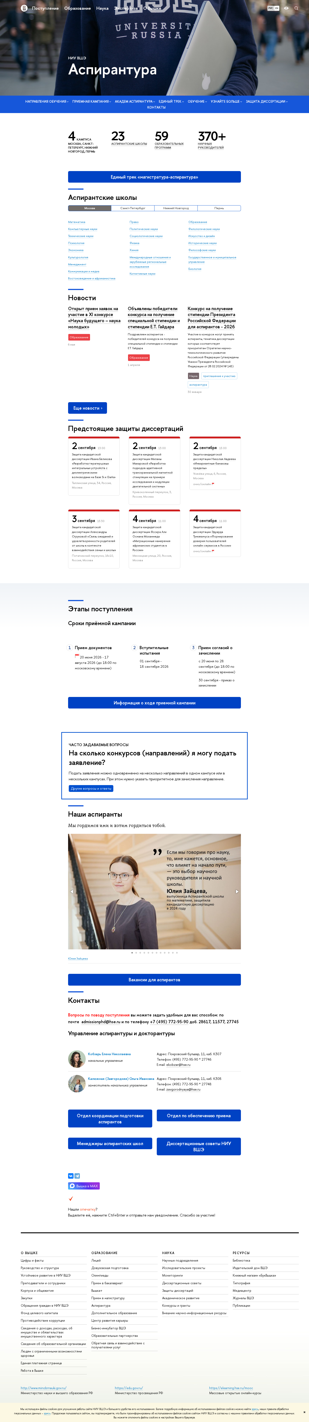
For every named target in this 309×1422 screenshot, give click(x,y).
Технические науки (80, 236)
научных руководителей (211, 146)
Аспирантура (100, 1305)
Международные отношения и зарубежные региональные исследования (150, 261)
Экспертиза (126, 8)
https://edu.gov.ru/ (129, 1388)
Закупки (26, 1298)
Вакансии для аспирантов (154, 980)
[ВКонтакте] (71, 1176)
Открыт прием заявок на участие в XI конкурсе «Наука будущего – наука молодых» (94, 317)
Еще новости (86, 408)
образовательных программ (169, 146)
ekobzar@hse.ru (178, 1064)
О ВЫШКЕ (29, 1253)
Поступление (45, 8)
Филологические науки (204, 229)
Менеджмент (77, 264)
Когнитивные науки (142, 273)
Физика (134, 243)
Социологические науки (146, 236)
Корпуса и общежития (37, 1290)
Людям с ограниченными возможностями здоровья (51, 1353)
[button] (72, 891)
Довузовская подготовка (109, 1268)
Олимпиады (99, 1275)
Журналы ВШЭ (243, 1298)
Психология (76, 243)
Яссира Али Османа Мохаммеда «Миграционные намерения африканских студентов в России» (151, 541)
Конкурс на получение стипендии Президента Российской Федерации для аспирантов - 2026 (212, 317)
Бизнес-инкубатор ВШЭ (108, 1328)
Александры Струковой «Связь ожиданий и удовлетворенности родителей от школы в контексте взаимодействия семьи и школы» (94, 541)
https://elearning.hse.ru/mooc (231, 1388)
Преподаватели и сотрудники (43, 1283)
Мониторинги (172, 1275)
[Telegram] (77, 1176)
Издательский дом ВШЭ (250, 1268)
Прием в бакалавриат (107, 1283)
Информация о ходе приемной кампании (154, 703)
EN (276, 8)
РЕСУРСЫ (241, 1253)
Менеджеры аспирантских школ (110, 1143)
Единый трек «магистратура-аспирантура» (154, 177)
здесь (255, 1409)
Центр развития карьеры (109, 1320)
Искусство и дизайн (201, 236)
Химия (134, 250)
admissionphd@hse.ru (100, 1022)
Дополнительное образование (114, 1313)
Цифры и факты (32, 1260)
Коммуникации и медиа (83, 271)
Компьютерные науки (82, 229)
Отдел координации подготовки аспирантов (110, 1118)
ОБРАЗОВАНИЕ (104, 1253)
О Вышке (152, 8)
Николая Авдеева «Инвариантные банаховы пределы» (214, 463)
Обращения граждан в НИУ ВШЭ (45, 1305)
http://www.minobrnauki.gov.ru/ (44, 1388)
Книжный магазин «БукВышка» (254, 1275)
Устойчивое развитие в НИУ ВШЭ (46, 1275)
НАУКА (168, 1253)
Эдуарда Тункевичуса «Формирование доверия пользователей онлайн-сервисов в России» (213, 538)
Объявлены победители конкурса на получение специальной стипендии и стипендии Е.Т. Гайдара (154, 317)
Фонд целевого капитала (39, 1313)
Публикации (241, 1305)
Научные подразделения (180, 1260)
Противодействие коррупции (43, 1320)
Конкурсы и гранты (176, 1305)
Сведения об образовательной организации (53, 1344)
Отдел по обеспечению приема (199, 1115)
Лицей (96, 1260)
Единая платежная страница (41, 1363)
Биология (194, 269)
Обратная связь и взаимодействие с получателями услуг (118, 1345)
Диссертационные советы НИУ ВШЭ (198, 1146)
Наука (102, 8)
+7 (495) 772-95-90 (169, 1022)
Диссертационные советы (181, 1283)
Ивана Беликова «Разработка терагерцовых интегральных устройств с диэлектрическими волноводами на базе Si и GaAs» (94, 468)
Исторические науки (202, 243)
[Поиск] (296, 8)
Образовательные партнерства (114, 1335)
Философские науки (202, 250)
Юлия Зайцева (78, 958)
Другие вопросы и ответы (91, 788)
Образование (77, 8)
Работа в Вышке (32, 1370)
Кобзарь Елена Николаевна (109, 1054)
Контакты (156, 107)
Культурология (78, 257)
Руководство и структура (40, 1268)
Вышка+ (96, 1290)
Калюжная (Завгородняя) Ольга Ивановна (121, 1078)
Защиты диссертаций (177, 1290)
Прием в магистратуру (108, 1298)
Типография (241, 1283)
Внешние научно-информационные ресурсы (194, 1313)
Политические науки (144, 229)
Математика (76, 222)
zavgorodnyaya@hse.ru (183, 1089)
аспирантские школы (129, 144)
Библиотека (241, 1260)
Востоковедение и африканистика (91, 278)
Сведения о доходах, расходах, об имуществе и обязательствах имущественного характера (46, 1332)
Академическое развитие (181, 1298)
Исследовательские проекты (183, 1268)
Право (134, 222)
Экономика (75, 250)
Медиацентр (242, 1290)
